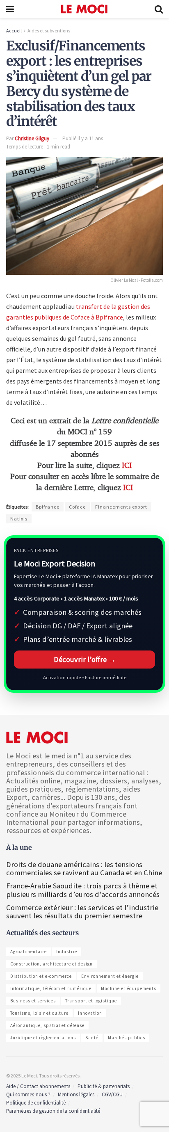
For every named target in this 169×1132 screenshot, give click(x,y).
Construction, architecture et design (51, 964)
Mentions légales (76, 1094)
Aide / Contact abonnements (38, 1086)
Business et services (33, 1001)
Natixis (18, 519)
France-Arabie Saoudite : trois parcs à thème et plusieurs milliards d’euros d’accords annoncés (83, 890)
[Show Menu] (10, 9)
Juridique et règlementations (43, 1038)
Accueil (14, 30)
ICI (127, 466)
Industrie (66, 951)
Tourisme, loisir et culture (39, 1013)
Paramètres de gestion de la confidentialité (53, 1110)
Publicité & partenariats (104, 1086)
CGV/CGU (112, 1094)
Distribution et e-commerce (41, 976)
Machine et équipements (128, 988)
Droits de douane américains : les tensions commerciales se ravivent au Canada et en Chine (84, 868)
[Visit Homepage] (84, 9)
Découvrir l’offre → (85, 659)
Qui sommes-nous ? (28, 1094)
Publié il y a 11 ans (82, 138)
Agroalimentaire (28, 951)
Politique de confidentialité (36, 1102)
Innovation (90, 1013)
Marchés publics (126, 1038)
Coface (77, 507)
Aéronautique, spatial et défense (47, 1025)
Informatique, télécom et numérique (50, 988)
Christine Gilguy (32, 138)
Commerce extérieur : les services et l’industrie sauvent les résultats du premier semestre (82, 911)
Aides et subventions (48, 30)
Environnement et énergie (110, 976)
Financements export (121, 507)
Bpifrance (47, 507)
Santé (91, 1038)
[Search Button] (159, 9)
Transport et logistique (91, 1001)
